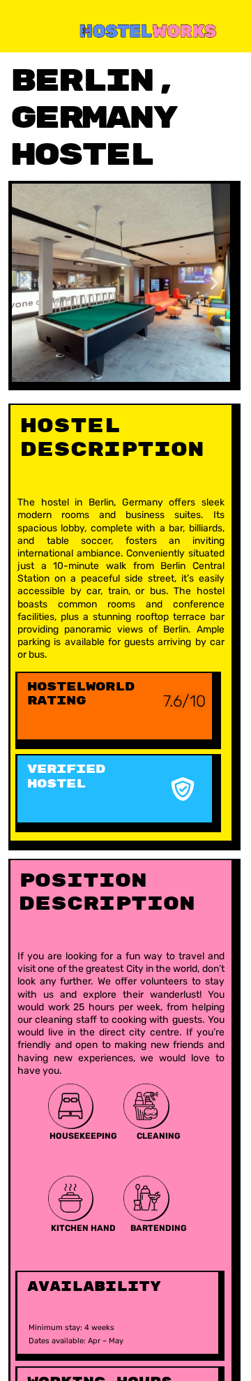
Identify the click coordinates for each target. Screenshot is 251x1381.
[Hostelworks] (127, 29)
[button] (27, 282)
